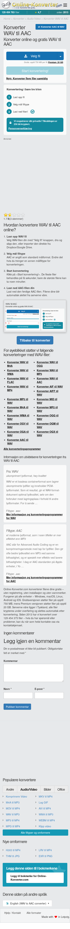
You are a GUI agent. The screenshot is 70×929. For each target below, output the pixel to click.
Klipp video (45, 826)
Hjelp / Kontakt (12, 913)
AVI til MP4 (45, 808)
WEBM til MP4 (47, 820)
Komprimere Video (16, 796)
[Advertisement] (35, 175)
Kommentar (11, 661)
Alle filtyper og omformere (35, 832)
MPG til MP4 (13, 826)
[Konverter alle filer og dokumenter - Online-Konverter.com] (31, 4)
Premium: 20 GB (55, 62)
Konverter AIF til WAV (50, 386)
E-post (39, 689)
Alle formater (34, 913)
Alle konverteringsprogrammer (22, 449)
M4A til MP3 (13, 802)
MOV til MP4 (13, 808)
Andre (10, 789)
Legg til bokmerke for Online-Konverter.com (28, 877)
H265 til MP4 (13, 850)
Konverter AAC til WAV (52, 26)
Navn (7, 689)
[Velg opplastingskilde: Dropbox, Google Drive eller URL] (60, 56)
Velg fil (34, 55)
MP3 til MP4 (13, 820)
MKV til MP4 (46, 796)
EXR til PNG (45, 856)
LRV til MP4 (45, 850)
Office (61, 789)
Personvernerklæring (20, 128)
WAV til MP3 (13, 814)
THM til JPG (13, 856)
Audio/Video (28, 789)
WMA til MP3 (46, 814)
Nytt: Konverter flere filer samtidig (27, 78)
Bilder (47, 789)
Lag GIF (43, 802)
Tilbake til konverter (35, 340)
